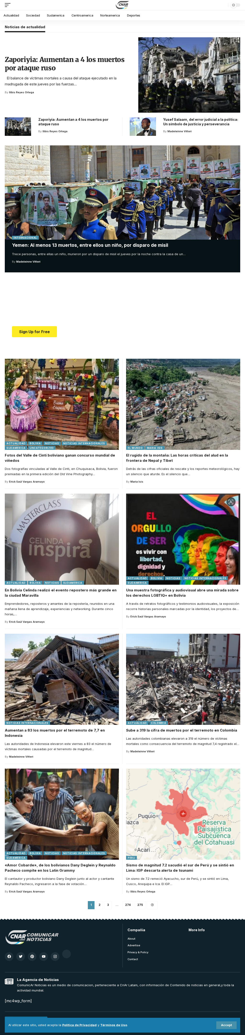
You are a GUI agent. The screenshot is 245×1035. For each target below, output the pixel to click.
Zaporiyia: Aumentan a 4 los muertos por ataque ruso (64, 63)
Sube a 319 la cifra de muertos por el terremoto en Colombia (181, 730)
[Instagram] (55, 956)
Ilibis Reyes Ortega (21, 92)
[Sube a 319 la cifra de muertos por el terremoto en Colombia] (183, 679)
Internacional (25, 237)
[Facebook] (9, 956)
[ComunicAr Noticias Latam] (122, 5)
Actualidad (16, 443)
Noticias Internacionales (84, 443)
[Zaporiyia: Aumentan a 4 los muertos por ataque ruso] (189, 75)
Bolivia (35, 443)
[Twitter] (20, 956)
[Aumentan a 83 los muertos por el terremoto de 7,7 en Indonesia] (62, 679)
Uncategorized (42, 447)
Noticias (52, 443)
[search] (223, 5)
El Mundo (135, 447)
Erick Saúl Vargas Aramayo (27, 481)
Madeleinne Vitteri (28, 261)
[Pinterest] (32, 956)
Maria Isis (155, 447)
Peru (131, 857)
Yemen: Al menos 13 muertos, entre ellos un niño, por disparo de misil (90, 245)
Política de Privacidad (79, 1025)
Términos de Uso (113, 1025)
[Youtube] (43, 956)
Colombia (158, 722)
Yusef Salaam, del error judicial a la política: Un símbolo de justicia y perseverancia (200, 121)
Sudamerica (16, 447)
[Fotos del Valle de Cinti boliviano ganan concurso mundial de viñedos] (62, 404)
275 (140, 905)
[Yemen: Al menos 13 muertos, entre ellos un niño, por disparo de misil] (122, 192)
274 (128, 905)
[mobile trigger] (9, 5)
